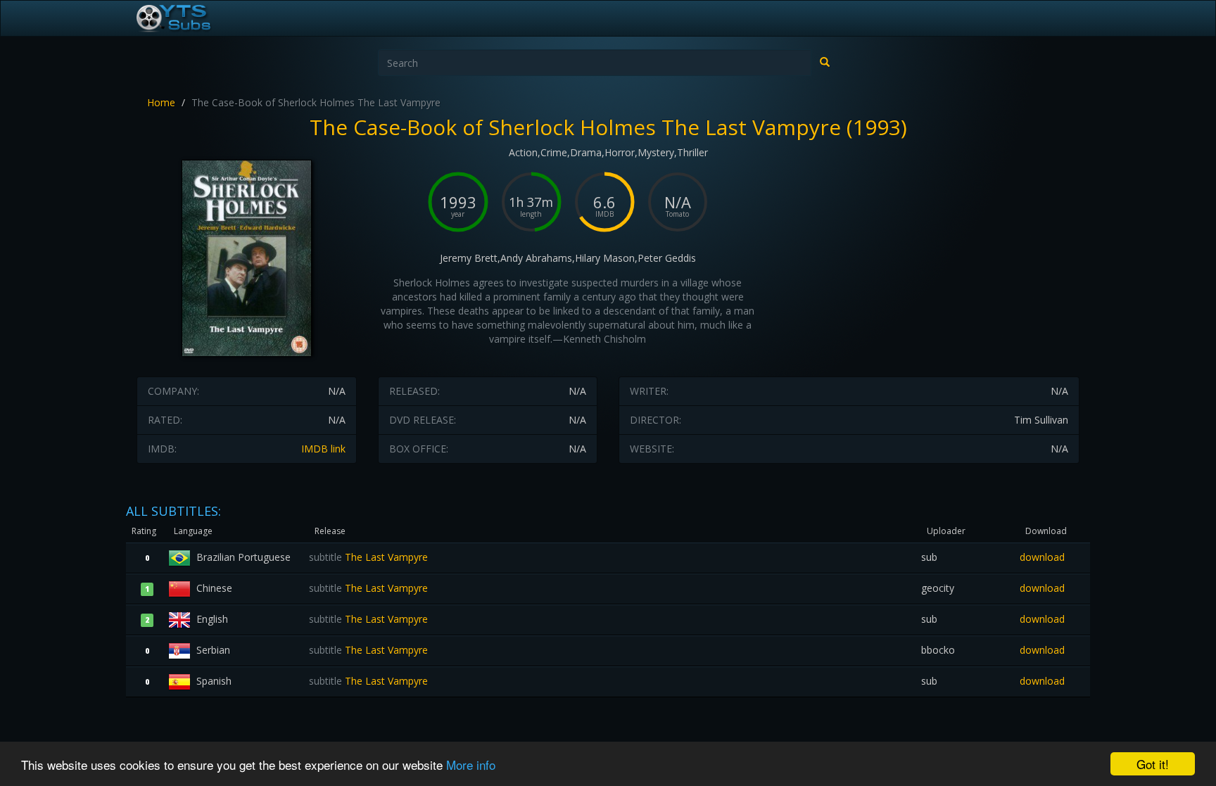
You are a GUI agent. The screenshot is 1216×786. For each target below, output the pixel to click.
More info (470, 764)
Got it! (1152, 764)
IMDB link (323, 448)
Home (161, 102)
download (1042, 557)
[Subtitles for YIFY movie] (189, 18)
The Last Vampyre (368, 557)
